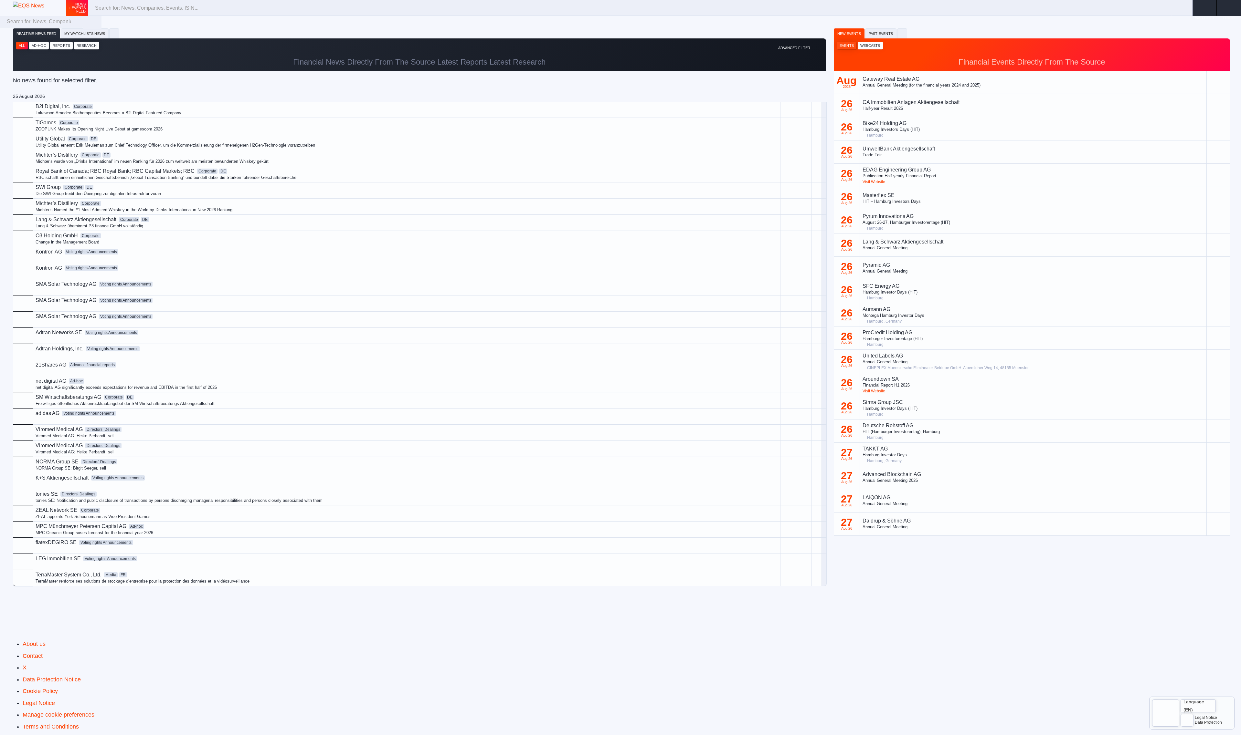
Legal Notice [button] (1206, 717)
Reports (61, 45)
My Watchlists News (84, 34)
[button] (1229, 8)
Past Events (881, 34)
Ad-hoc (39, 45)
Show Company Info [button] (770, 151)
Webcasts (870, 45)
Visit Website (874, 182)
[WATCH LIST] (1205, 8)
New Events (849, 34)
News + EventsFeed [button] (77, 7)
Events (847, 45)
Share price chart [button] (768, 162)
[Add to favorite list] (816, 174)
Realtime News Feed (36, 34)
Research (87, 45)
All (22, 45)
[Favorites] (114, 33)
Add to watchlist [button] (766, 140)
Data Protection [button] (1208, 722)
